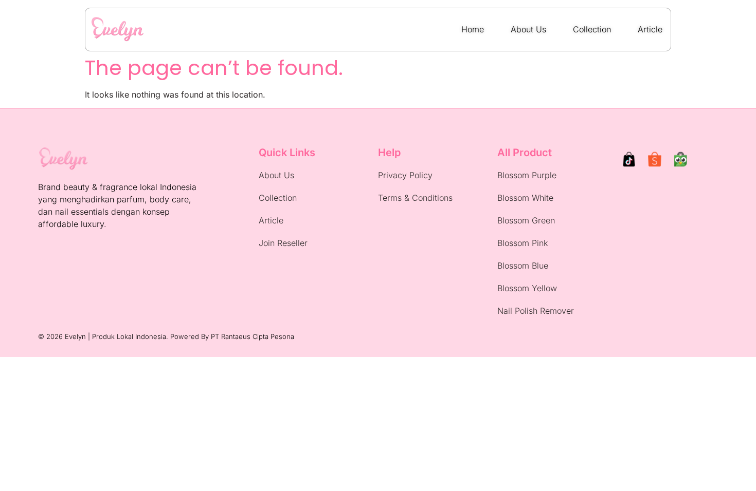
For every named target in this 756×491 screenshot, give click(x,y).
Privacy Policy (405, 175)
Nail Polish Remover (535, 311)
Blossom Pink (522, 243)
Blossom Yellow (527, 288)
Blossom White (525, 198)
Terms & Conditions (415, 198)
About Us (276, 175)
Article (271, 220)
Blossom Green (526, 220)
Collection (278, 198)
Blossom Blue (522, 265)
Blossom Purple (526, 175)
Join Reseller (283, 243)
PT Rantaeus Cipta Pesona (252, 336)
